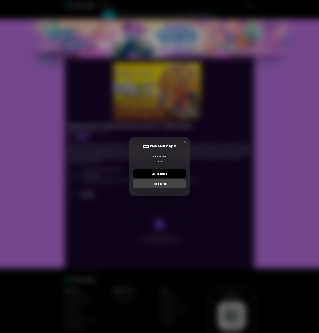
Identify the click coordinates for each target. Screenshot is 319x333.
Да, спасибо (159, 173)
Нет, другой (159, 183)
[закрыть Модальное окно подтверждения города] (185, 142)
